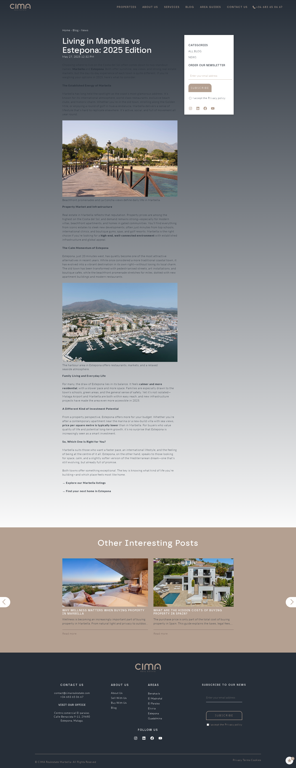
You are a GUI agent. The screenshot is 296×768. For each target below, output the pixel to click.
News (84, 30)
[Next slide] (291, 602)
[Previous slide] (5, 602)
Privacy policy (216, 98)
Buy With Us (119, 702)
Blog (76, 30)
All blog (195, 51)
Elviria (152, 708)
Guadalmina (155, 718)
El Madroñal (155, 698)
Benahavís (154, 693)
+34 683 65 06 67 (72, 697)
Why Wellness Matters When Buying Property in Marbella (103, 612)
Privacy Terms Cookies (247, 760)
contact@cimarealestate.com (72, 693)
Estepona (153, 713)
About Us (116, 693)
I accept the (209, 98)
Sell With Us (119, 698)
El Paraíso (154, 703)
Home (66, 30)
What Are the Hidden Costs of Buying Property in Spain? (187, 612)
